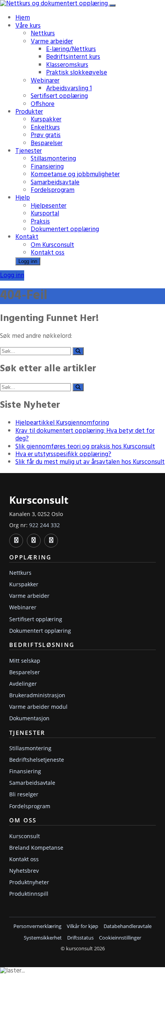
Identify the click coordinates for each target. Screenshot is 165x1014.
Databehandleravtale (128, 926)
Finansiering (47, 167)
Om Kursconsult (52, 245)
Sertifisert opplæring (59, 96)
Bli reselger (23, 794)
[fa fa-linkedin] (16, 541)
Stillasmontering (53, 159)
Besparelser (47, 143)
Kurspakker (46, 119)
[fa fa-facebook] (34, 541)
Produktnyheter (29, 882)
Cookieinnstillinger (120, 938)
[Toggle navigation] (112, 5)
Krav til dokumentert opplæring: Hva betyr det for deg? (85, 435)
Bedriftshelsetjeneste (36, 759)
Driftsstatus (80, 938)
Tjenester (28, 151)
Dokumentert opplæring (65, 229)
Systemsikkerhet (43, 938)
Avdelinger (23, 683)
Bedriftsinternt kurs (73, 57)
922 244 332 (44, 525)
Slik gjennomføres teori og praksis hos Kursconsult (85, 447)
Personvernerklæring (37, 926)
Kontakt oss (47, 253)
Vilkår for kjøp (82, 926)
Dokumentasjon (29, 718)
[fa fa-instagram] (51, 541)
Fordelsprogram (52, 190)
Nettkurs (43, 33)
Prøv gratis (46, 135)
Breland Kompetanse (36, 847)
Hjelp (22, 198)
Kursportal (45, 213)
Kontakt (26, 237)
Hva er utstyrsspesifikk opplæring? (63, 454)
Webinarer (45, 81)
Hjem (22, 18)
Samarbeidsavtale (55, 182)
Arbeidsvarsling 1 (69, 88)
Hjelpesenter (48, 206)
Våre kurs (28, 26)
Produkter (29, 112)
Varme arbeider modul (38, 706)
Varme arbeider (52, 41)
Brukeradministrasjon (37, 695)
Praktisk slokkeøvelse (76, 73)
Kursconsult (24, 836)
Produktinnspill (28, 893)
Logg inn (27, 261)
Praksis (40, 222)
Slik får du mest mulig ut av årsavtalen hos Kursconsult (90, 462)
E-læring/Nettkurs (71, 49)
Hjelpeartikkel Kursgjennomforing (62, 423)
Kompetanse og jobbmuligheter (75, 174)
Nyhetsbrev (24, 870)
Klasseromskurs (67, 65)
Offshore (42, 104)
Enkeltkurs (45, 127)
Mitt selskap (24, 660)
